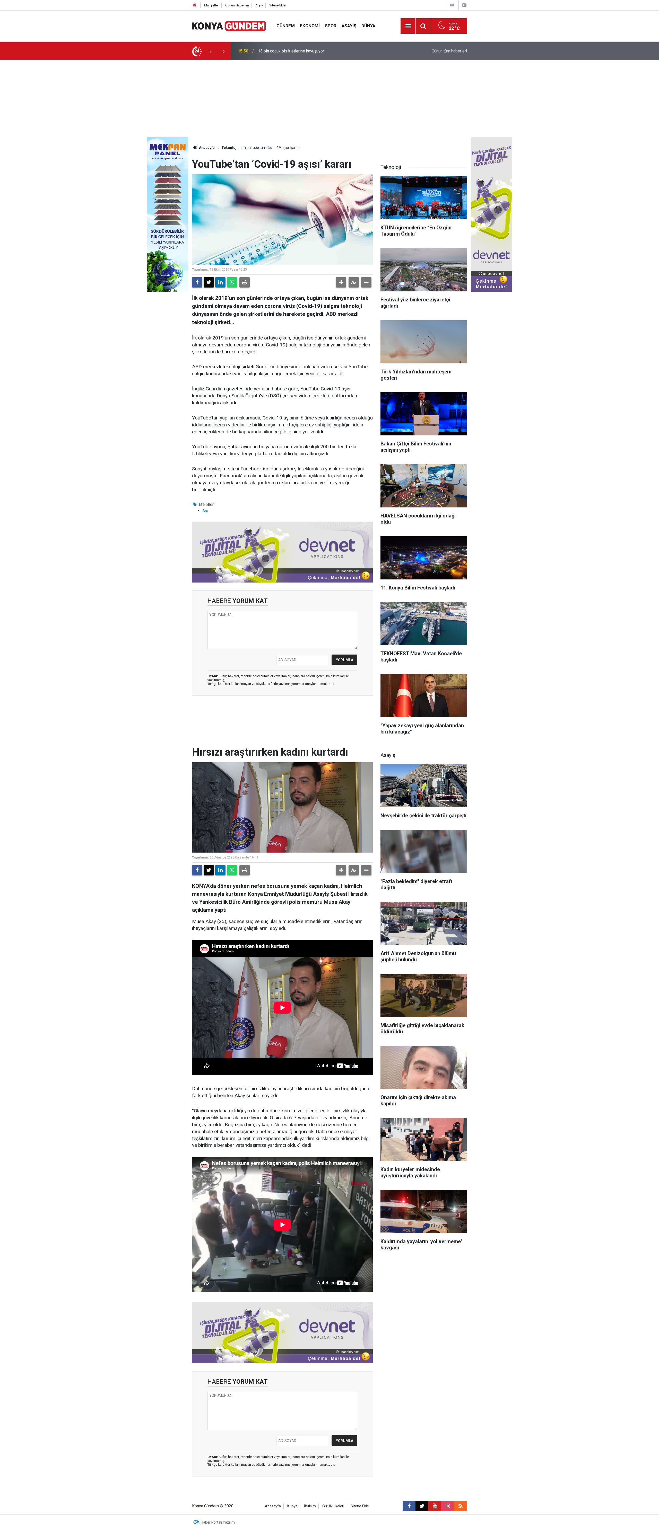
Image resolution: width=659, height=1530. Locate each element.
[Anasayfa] (195, 5)
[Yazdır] (244, 282)
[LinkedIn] (220, 282)
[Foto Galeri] (464, 5)
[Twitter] (209, 282)
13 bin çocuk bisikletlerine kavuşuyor (291, 51)
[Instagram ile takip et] (447, 1506)
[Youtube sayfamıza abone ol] (434, 1506)
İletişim (310, 1506)
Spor (330, 25)
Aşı (205, 510)
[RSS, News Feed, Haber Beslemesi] (460, 1506)
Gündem (285, 25)
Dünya (368, 25)
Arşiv (259, 5)
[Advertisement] (329, 99)
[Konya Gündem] (229, 25)
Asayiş (349, 25)
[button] (341, 282)
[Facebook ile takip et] (409, 1506)
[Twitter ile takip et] (421, 1506)
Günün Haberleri (237, 5)
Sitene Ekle (277, 5)
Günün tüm (449, 51)
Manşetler (211, 5)
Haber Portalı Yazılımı (218, 1522)
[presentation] (210, 51)
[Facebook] (197, 282)
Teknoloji (229, 148)
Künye (292, 1506)
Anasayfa (206, 148)
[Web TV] (452, 5)
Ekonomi (310, 25)
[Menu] (408, 26)
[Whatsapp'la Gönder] (232, 282)
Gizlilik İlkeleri (333, 1506)
